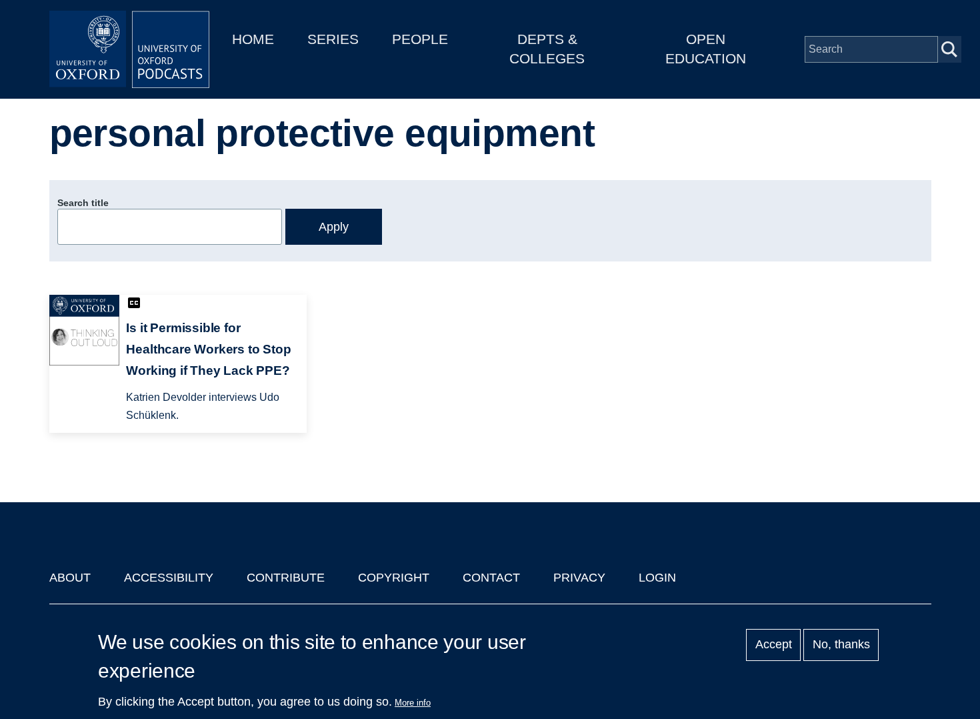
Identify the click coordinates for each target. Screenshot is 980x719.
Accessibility (168, 577)
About (70, 577)
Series (333, 39)
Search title (83, 202)
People (420, 39)
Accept (773, 645)
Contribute (286, 577)
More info (413, 703)
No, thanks (841, 645)
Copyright (393, 577)
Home (253, 39)
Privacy (579, 577)
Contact (491, 577)
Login (657, 577)
